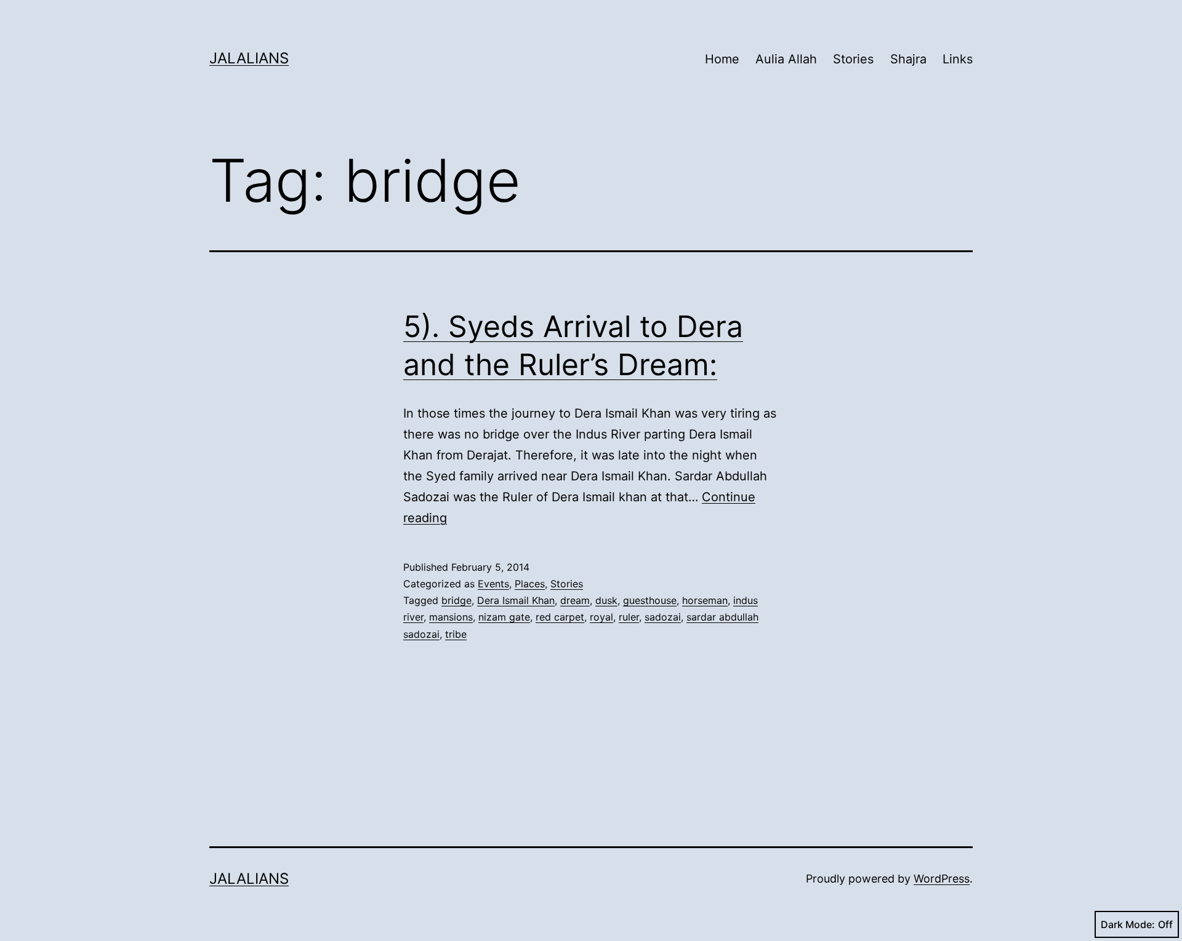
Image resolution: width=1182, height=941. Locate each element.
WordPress (942, 878)
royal (601, 617)
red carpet (560, 617)
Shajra (908, 59)
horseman (705, 600)
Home (722, 59)
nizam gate (504, 617)
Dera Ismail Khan (516, 600)
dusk (606, 600)
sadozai (663, 617)
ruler (629, 617)
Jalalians (249, 58)
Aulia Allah (786, 59)
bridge (456, 600)
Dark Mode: (1128, 924)
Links (958, 59)
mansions (451, 617)
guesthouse (650, 600)
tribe (456, 634)
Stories (853, 59)
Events (493, 584)
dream (575, 600)
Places (530, 584)
